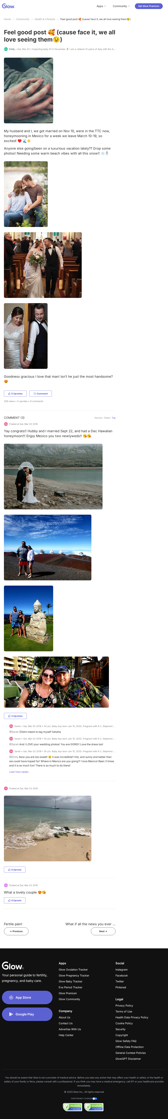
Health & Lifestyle (45, 19)
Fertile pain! (13, 924)
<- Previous (16, 931)
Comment (42, 393)
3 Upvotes (17, 716)
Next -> (103, 931)
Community (22, 19)
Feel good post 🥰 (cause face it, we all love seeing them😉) (95, 19)
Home (7, 19)
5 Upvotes (17, 393)
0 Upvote (16, 869)
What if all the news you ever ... (90, 924)
